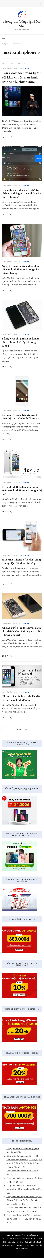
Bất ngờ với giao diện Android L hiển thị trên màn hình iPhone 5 (20, 416)
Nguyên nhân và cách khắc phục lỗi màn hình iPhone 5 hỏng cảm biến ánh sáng (20, 269)
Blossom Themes (22, 1245)
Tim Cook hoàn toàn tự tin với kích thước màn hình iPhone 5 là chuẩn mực (22, 77)
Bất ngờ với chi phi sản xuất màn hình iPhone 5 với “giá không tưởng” (20, 342)
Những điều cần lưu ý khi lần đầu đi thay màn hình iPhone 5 (21, 698)
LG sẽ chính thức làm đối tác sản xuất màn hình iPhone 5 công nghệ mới (22, 490)
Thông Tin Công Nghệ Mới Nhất (22, 23)
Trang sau (21, 730)
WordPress (23, 1248)
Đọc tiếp (6, 137)
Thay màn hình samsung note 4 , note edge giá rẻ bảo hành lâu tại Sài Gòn (24, 1189)
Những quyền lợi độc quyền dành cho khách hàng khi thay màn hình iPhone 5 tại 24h (22, 631)
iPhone (26, 68)
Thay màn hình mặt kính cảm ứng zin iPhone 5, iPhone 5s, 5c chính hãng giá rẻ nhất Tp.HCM (24, 1200)
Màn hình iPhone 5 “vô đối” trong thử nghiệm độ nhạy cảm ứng (22, 561)
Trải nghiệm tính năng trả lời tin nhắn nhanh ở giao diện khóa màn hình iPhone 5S (21, 193)
